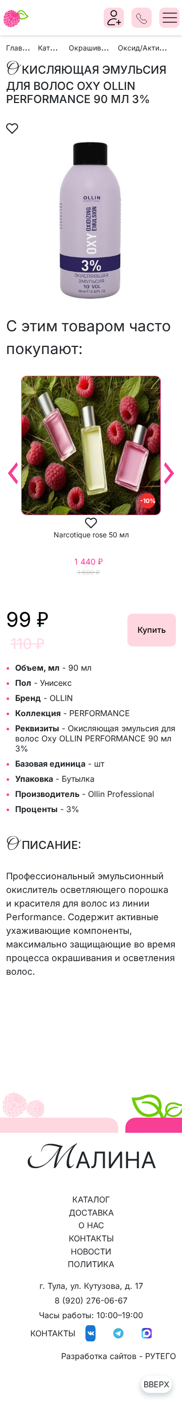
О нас (91, 1225)
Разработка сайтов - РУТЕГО (118, 1356)
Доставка (91, 1213)
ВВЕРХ (156, 1384)
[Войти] (114, 17)
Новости (91, 1251)
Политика (91, 1264)
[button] (12, 127)
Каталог (91, 1199)
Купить (152, 630)
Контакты (91, 1238)
